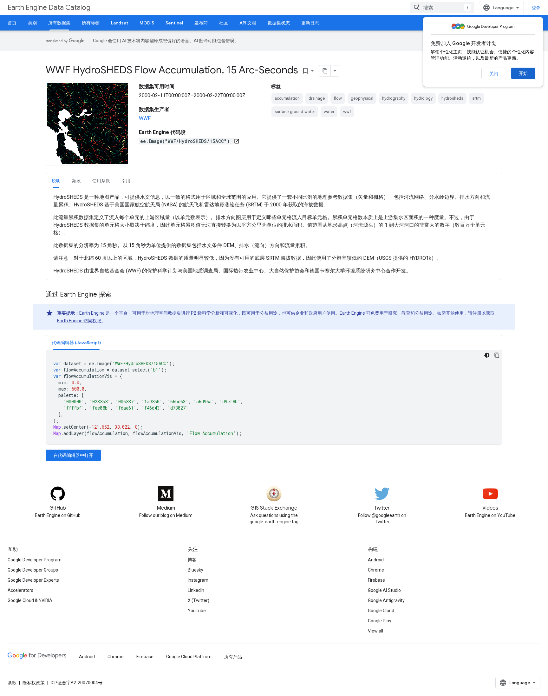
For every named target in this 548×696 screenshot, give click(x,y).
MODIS (147, 23)
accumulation (287, 98)
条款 (12, 682)
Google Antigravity (386, 600)
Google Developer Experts (33, 580)
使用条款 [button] (101, 181)
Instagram (198, 580)
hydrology (423, 98)
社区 (223, 23)
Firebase (376, 580)
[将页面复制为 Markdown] (325, 70)
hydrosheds (452, 98)
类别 (32, 23)
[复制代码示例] (497, 355)
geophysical (362, 98)
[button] (76, 342)
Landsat (119, 23)
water (329, 111)
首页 (12, 23)
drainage (317, 98)
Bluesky (195, 569)
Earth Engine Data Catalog (49, 7)
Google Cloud (381, 610)
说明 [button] (56, 181)
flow (338, 98)
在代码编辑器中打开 (73, 455)
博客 (192, 559)
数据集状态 (279, 23)
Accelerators (20, 590)
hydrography (393, 98)
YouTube (197, 610)
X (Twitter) (198, 600)
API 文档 (247, 23)
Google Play (379, 620)
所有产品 (233, 656)
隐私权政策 (34, 682)
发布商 (201, 23)
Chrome (376, 569)
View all (375, 630)
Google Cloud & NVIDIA (30, 600)
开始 (523, 73)
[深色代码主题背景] (487, 355)
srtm (476, 98)
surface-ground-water (295, 111)
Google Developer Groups (33, 569)
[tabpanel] (274, 234)
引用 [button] (125, 181)
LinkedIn (196, 590)
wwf (347, 111)
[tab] (56, 180)
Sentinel (174, 23)
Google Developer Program (35, 559)
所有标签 (91, 23)
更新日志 (310, 23)
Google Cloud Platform (189, 656)
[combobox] (442, 7)
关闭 (493, 74)
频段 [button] (76, 181)
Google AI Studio (384, 590)
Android (376, 559)
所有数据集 (59, 23)
